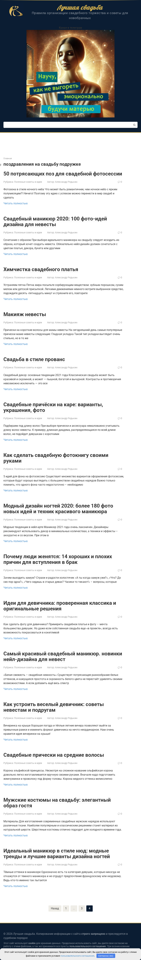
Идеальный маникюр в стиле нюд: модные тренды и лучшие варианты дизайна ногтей (56, 853)
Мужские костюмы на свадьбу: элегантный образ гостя (57, 803)
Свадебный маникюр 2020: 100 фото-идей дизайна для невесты (55, 221)
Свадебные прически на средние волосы (53, 755)
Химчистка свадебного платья (40, 269)
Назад (55, 908)
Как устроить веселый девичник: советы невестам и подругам (53, 707)
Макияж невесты (24, 314)
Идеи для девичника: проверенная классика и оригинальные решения (59, 606)
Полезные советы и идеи (28, 181)
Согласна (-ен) (105, 956)
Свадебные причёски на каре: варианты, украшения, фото (53, 407)
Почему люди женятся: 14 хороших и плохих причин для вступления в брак (57, 559)
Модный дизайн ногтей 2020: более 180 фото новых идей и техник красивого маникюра (58, 508)
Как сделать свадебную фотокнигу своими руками (55, 458)
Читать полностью (15, 203)
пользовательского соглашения (87, 946)
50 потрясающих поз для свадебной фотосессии (62, 174)
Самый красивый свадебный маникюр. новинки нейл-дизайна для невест (62, 656)
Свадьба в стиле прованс (34, 359)
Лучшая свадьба (79, 7)
